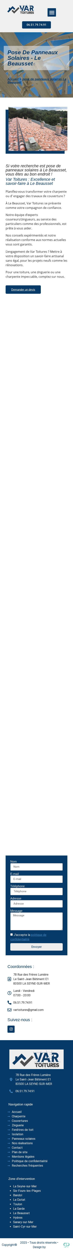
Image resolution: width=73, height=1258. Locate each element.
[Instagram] (11, 1029)
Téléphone (17, 886)
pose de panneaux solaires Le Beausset (36, 80)
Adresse (15, 898)
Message (16, 910)
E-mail (14, 873)
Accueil (13, 79)
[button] (52, 12)
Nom (13, 861)
